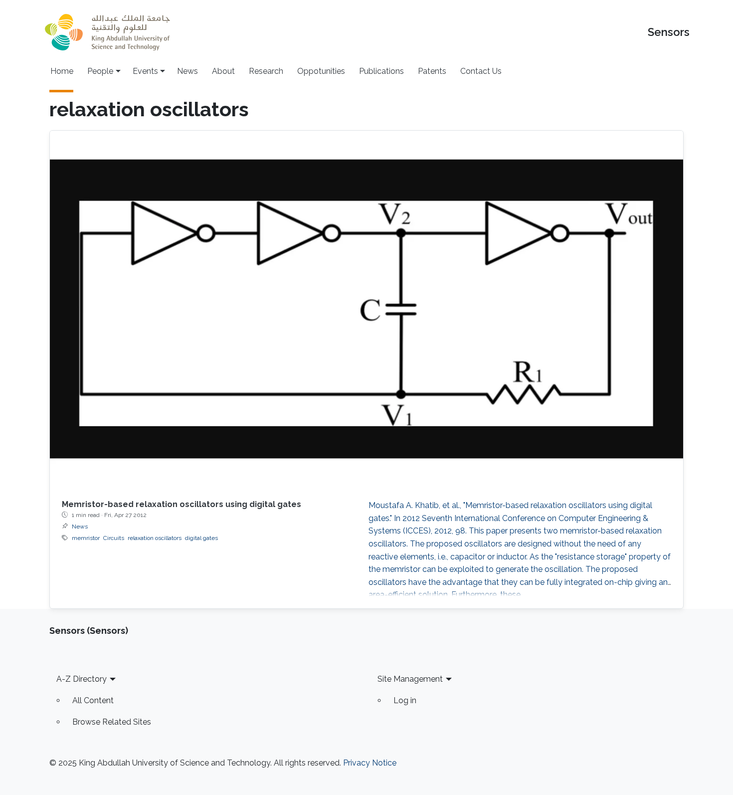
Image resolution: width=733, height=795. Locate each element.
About (223, 71)
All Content (93, 700)
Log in (404, 700)
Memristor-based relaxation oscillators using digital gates (181, 504)
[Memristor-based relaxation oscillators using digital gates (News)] (366, 309)
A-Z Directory (81, 679)
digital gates (201, 537)
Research (266, 71)
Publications (381, 71)
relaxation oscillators (155, 537)
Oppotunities (321, 71)
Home (61, 71)
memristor (86, 537)
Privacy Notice (369, 763)
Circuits (113, 537)
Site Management (410, 679)
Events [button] (145, 71)
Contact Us (481, 71)
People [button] (100, 71)
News (187, 71)
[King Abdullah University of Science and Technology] (107, 32)
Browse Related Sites (111, 722)
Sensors (669, 32)
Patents (432, 71)
